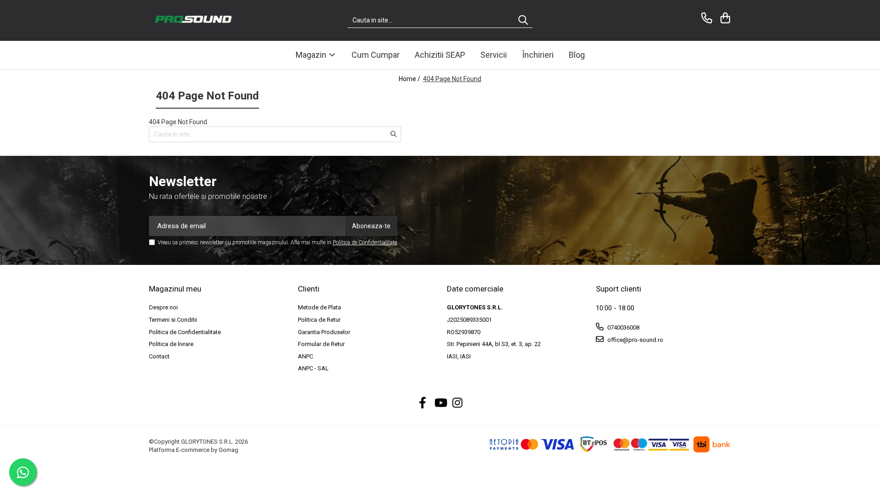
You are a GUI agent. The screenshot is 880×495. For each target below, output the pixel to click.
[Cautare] (523, 20)
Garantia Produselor (324, 332)
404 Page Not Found (452, 78)
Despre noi (163, 307)
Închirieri (538, 55)
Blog (577, 55)
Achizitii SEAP (440, 55)
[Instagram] (458, 403)
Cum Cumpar (376, 55)
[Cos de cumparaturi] (724, 18)
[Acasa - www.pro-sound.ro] (195, 20)
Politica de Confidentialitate (365, 242)
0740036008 (622, 327)
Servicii (493, 55)
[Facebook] (423, 403)
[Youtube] (440, 403)
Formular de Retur (321, 344)
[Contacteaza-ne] (705, 18)
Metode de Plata (319, 307)
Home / (410, 78)
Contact (159, 356)
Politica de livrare (171, 344)
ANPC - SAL (313, 368)
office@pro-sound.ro (634, 339)
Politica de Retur (319, 319)
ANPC (305, 356)
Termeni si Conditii (173, 319)
